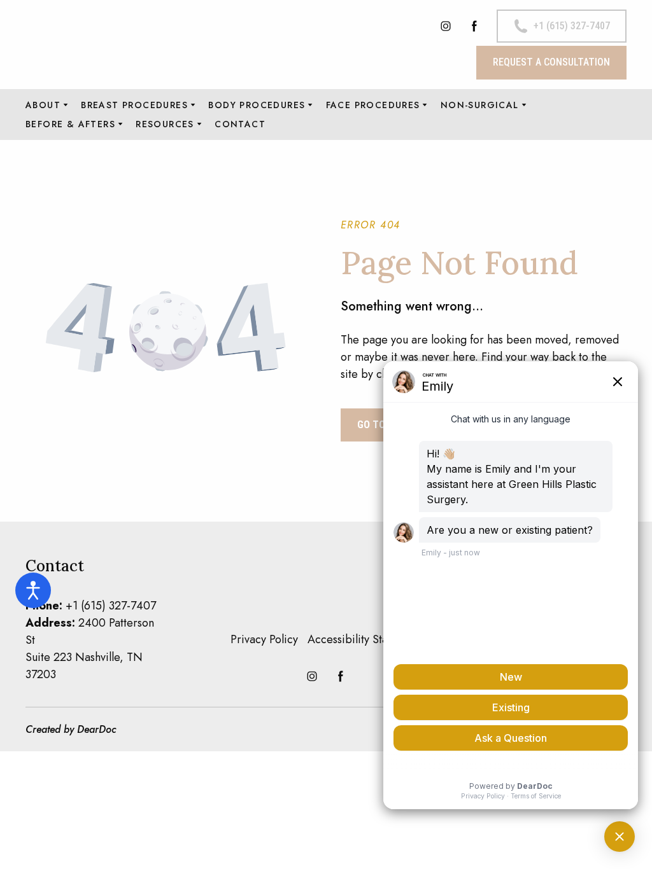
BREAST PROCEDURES (134, 105)
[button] (445, 26)
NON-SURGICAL (480, 105)
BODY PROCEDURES (256, 105)
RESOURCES (165, 124)
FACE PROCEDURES (373, 105)
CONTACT (240, 124)
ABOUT (42, 105)
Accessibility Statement (365, 639)
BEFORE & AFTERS (70, 124)
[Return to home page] (116, 44)
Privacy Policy (264, 639)
